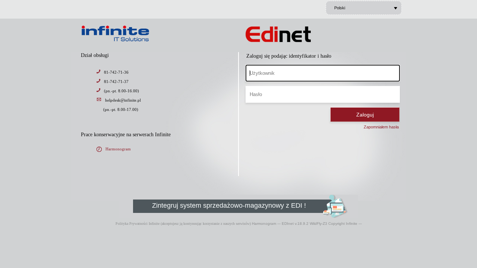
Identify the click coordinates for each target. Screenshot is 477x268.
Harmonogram (118, 149)
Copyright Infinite (342, 223)
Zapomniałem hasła (381, 127)
